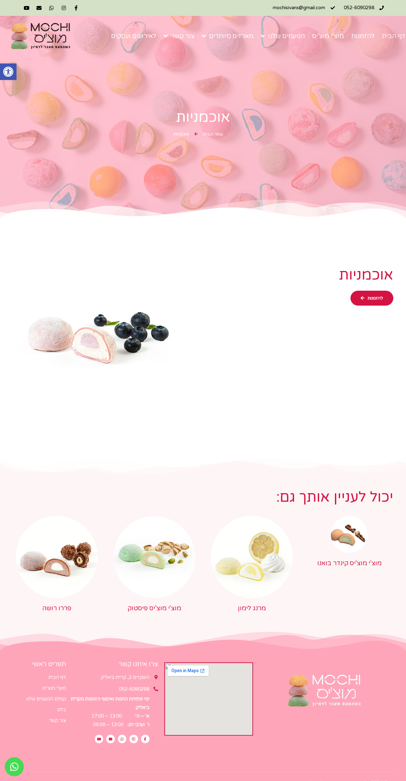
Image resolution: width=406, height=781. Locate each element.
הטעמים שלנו (286, 36)
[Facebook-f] (76, 8)
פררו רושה (56, 608)
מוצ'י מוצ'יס (328, 36)
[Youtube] (26, 8)
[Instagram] (63, 8)
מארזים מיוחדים (231, 36)
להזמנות (363, 36)
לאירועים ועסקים (133, 36)
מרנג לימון (252, 608)
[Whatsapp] (51, 8)
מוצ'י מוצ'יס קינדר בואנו (349, 563)
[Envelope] (39, 8)
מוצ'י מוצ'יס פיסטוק (154, 608)
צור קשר (182, 36)
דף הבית (393, 36)
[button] (8, 71)
